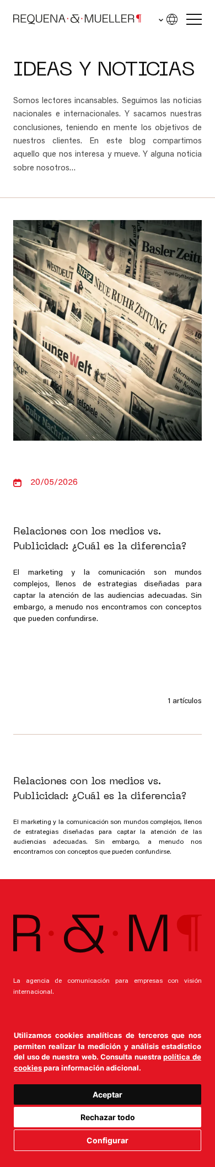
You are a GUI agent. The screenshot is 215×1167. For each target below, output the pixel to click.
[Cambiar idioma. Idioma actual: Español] (168, 19)
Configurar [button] (107, 1140)
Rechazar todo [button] (107, 1117)
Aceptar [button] (107, 1094)
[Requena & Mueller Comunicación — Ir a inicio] (77, 19)
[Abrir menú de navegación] (194, 19)
